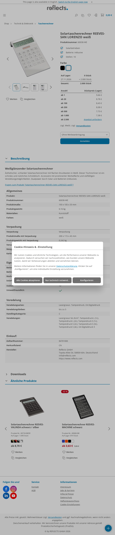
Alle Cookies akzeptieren (28, 280)
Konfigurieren (86, 280)
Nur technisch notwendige (58, 280)
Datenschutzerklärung (66, 266)
